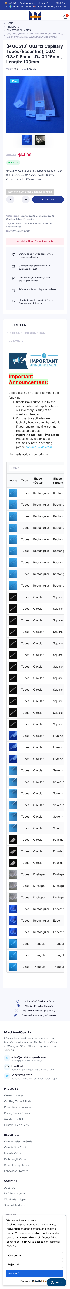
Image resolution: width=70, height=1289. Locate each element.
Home (10, 23)
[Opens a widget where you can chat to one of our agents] (56, 1282)
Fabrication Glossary (16, 1170)
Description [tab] (16, 325)
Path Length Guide (15, 1159)
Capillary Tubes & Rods (17, 1101)
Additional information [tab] (25, 332)
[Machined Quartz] (35, 17)
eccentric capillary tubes (24, 223)
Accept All (14, 1273)
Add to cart (48, 199)
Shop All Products (14, 1205)
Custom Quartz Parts (16, 1124)
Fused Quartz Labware (17, 1107)
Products (13, 27)
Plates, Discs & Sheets (17, 1113)
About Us (9, 1187)
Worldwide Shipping (15, 1199)
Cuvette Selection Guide (18, 1141)
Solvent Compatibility (16, 1165)
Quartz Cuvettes (14, 1095)
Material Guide (12, 1153)
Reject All (13, 1264)
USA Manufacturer (14, 1193)
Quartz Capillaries (19, 30)
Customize (14, 1255)
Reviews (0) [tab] (15, 340)
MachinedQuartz (21, 231)
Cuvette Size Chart (15, 1147)
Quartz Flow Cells (14, 1119)
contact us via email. (39, 447)
